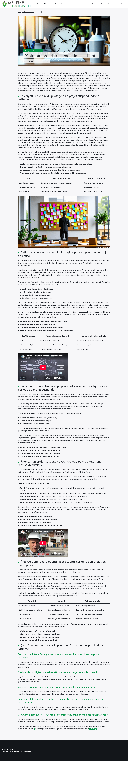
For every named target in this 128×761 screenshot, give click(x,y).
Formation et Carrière (107, 4)
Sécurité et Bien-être (120, 4)
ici (75, 726)
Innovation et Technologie (92, 4)
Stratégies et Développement (45, 4)
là (34, 728)
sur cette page (93, 728)
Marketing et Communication (75, 4)
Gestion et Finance (60, 4)
